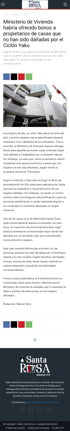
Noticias (15, 14)
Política (26, 14)
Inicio (5, 14)
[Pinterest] (21, 76)
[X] (14, 76)
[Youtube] (48, 410)
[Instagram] (31, 410)
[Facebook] (6, 76)
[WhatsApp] (29, 76)
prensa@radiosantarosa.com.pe (42, 402)
